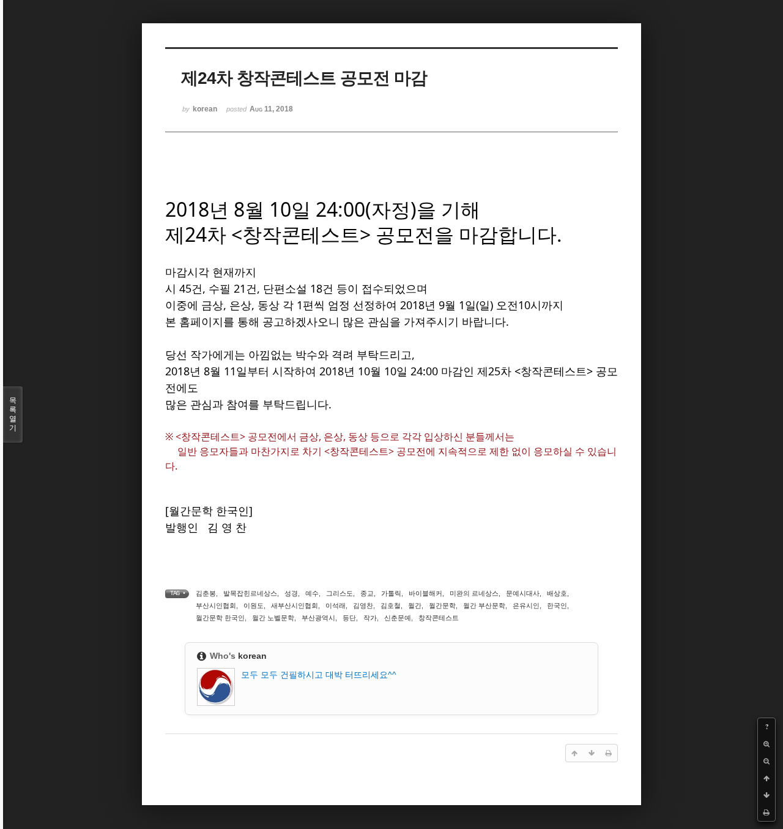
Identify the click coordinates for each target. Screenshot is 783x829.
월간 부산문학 (484, 605)
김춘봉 (206, 593)
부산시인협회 (216, 605)
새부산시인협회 (294, 605)
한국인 (557, 605)
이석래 (335, 605)
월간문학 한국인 (220, 617)
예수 (312, 593)
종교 (367, 593)
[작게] (766, 761)
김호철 (390, 605)
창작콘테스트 (438, 617)
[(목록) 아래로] (766, 795)
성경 (291, 593)
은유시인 (526, 605)
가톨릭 (391, 593)
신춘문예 (397, 617)
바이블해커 (425, 593)
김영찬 (363, 605)
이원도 (253, 605)
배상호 (557, 593)
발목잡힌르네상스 (250, 593)
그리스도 (339, 593)
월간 (414, 605)
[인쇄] (766, 812)
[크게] (766, 743)
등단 (349, 617)
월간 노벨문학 (273, 617)
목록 (13, 414)
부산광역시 (318, 617)
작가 (370, 617)
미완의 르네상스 (474, 593)
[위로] (766, 778)
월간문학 (442, 605)
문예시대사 (523, 593)
